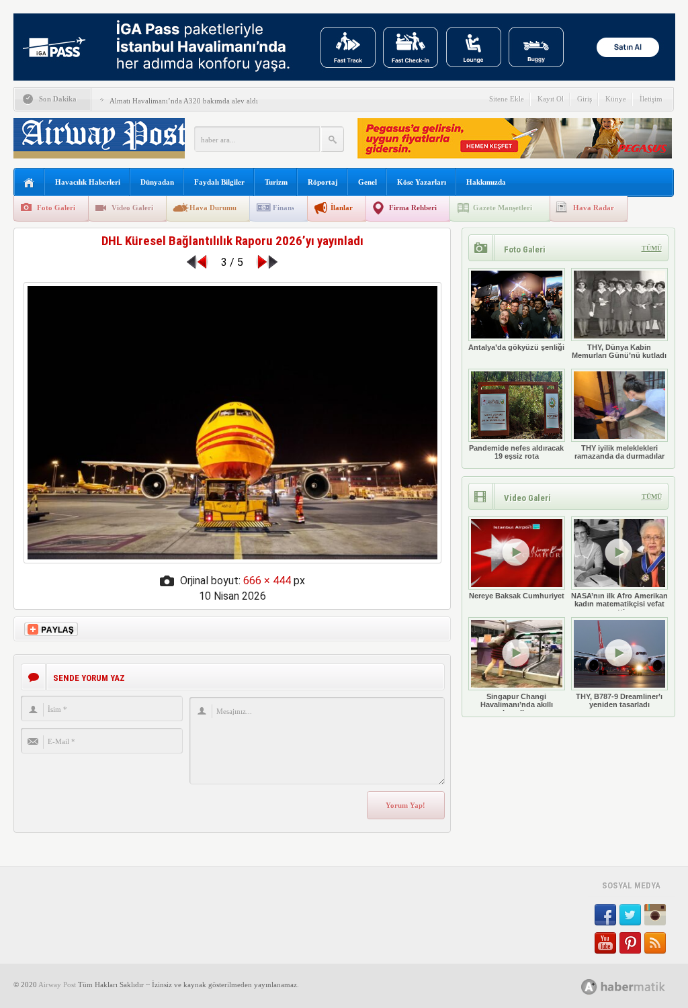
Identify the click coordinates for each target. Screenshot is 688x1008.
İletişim (651, 99)
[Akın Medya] (589, 987)
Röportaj (323, 182)
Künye (615, 99)
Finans (283, 207)
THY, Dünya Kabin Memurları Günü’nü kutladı (619, 351)
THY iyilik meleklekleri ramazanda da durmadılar (619, 452)
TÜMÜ (652, 248)
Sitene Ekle (506, 99)
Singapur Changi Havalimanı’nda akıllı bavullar (516, 704)
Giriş (584, 99)
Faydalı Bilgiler (219, 182)
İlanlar (342, 207)
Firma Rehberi (413, 207)
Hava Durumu (212, 207)
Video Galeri (132, 207)
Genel (367, 182)
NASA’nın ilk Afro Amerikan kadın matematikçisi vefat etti (619, 604)
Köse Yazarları (421, 182)
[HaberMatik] (638, 986)
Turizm (276, 182)
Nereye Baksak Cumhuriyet (516, 596)
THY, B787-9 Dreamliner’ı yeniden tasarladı (619, 700)
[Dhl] (232, 559)
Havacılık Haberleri (87, 182)
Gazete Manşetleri (502, 207)
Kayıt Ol (551, 99)
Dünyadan (157, 182)
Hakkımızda (486, 182)
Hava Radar (593, 207)
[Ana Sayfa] (29, 183)
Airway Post (57, 984)
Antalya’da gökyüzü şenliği (516, 347)
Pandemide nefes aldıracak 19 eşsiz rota (516, 452)
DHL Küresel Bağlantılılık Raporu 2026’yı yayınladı (232, 240)
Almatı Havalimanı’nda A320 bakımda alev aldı (184, 101)
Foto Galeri (56, 207)
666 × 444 (267, 580)
